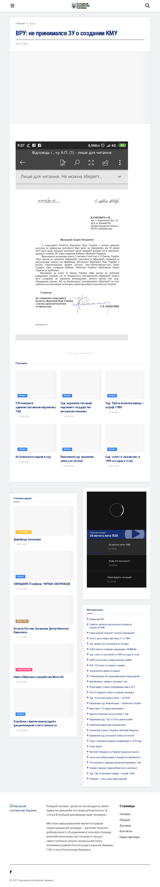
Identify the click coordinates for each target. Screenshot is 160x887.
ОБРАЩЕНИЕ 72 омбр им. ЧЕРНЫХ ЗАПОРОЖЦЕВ (42, 583)
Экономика (23, 532)
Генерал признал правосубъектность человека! (113, 768)
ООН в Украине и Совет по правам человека (112, 692)
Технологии (24, 670)
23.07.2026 (113, 466)
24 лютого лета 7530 (104, 535)
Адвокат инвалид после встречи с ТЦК (109, 714)
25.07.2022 (21, 589)
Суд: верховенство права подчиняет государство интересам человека (76, 407)
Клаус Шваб (95, 746)
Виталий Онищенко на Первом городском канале (114, 752)
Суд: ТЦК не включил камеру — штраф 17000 (112, 773)
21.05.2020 (21, 730)
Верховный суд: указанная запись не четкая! (112, 735)
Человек (125, 814)
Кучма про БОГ (97, 619)
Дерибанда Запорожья (27, 539)
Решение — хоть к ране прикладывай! (108, 779)
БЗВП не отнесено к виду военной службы (111, 660)
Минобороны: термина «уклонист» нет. (109, 681)
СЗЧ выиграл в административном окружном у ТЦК (36, 407)
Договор (125, 825)
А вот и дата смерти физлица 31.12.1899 (110, 638)
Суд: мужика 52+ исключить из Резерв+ (109, 644)
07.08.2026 (68, 466)
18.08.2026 (68, 416)
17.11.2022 (21, 637)
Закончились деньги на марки (105, 671)
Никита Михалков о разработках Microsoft (38, 677)
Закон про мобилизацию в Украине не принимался (115, 757)
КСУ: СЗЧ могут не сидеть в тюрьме (107, 665)
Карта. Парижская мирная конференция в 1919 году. (116, 741)
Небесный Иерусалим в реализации (108, 725)
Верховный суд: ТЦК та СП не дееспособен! (111, 719)
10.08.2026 (23, 462)
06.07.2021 (21, 544)
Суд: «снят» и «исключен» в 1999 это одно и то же (114, 654)
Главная (20, 23)
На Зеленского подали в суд (33, 457)
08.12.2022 (22, 43)
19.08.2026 (23, 416)
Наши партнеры (130, 837)
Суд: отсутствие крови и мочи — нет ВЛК (110, 698)
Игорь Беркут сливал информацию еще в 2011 (112, 687)
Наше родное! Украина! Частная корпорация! (112, 633)
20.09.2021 (21, 682)
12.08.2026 (113, 412)
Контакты (126, 831)
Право (32, 23)
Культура (22, 621)
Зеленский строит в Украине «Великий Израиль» (114, 730)
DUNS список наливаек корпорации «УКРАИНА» (113, 649)
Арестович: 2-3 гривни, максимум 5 (107, 708)
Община (125, 820)
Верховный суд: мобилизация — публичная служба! (115, 703)
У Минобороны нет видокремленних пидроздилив (115, 676)
